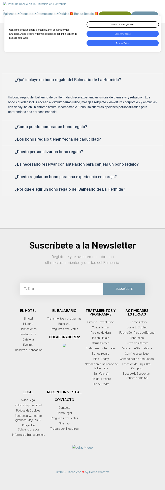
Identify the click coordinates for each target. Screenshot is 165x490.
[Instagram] (74, 464)
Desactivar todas (123, 34)
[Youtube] (91, 464)
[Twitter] (82, 464)
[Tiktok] (99, 464)
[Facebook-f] (65, 464)
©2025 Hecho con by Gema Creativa (82, 472)
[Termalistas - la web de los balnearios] (64, 345)
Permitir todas (122, 43)
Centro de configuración (122, 24)
